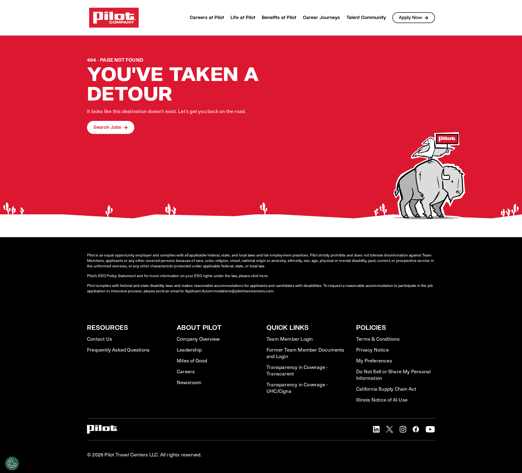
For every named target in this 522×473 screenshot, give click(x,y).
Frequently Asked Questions (118, 349)
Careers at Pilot (207, 17)
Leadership (189, 349)
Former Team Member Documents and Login (305, 352)
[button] (376, 429)
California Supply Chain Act (386, 389)
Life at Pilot (243, 17)
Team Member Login (289, 339)
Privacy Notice (372, 349)
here (263, 275)
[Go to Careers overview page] (114, 18)
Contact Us (99, 339)
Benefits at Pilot (279, 17)
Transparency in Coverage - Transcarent (297, 370)
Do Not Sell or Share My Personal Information (393, 374)
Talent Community (366, 17)
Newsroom (189, 382)
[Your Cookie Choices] (12, 463)
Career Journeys (321, 17)
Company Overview (198, 339)
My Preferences (374, 360)
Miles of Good (192, 360)
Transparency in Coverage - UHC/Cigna (297, 387)
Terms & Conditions (378, 339)
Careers (186, 371)
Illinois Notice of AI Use (382, 399)
